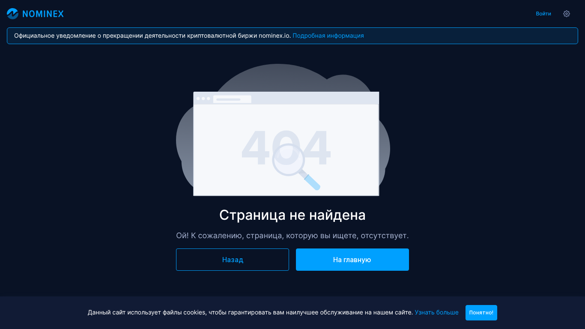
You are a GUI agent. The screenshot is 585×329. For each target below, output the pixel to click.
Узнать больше (436, 312)
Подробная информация (328, 35)
